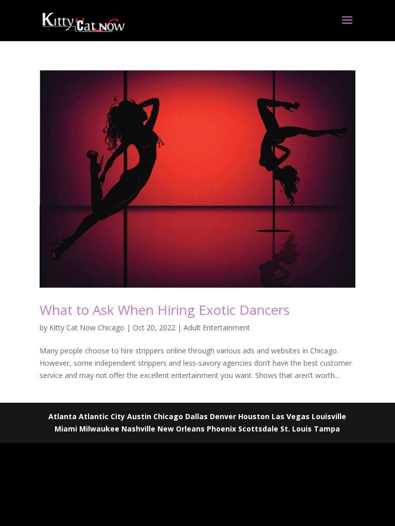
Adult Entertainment (217, 327)
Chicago (168, 416)
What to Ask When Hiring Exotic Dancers (165, 309)
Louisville (329, 416)
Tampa (327, 429)
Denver (223, 416)
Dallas (196, 416)
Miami (66, 429)
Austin (139, 416)
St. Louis (296, 429)
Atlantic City (102, 416)
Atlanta (62, 416)
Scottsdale (258, 429)
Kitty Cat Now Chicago (86, 327)
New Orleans (181, 429)
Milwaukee (99, 429)
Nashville (138, 429)
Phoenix (221, 429)
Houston (254, 416)
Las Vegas (291, 416)
